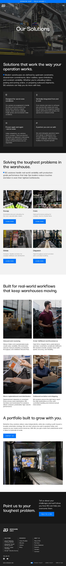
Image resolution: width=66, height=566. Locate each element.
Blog (20, 547)
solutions (8, 538)
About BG (37, 540)
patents (36, 547)
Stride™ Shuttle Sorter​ (11, 550)
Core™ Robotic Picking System (9, 541)
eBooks (21, 542)
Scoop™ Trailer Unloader (9, 548)
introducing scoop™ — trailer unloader (32, 1)
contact (36, 551)
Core (35, 210)
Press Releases (38, 545)
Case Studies (23, 540)
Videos (21, 545)
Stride (5, 250)
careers (36, 549)
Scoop (6, 210)
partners (37, 542)
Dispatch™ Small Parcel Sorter (9, 544)
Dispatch (37, 250)
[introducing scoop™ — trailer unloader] (45, 1)
